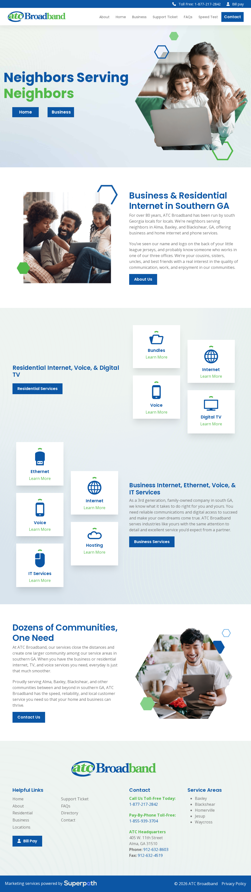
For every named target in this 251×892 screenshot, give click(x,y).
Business (61, 112)
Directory (69, 813)
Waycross (204, 822)
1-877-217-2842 (143, 804)
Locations (21, 827)
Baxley (201, 798)
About (18, 806)
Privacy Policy (234, 883)
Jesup (200, 816)
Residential (23, 813)
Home (25, 112)
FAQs (65, 806)
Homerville (205, 810)
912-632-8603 (155, 849)
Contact (68, 820)
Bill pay (238, 3)
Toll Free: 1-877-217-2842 (199, 3)
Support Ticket (74, 799)
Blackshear (205, 804)
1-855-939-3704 (143, 821)
